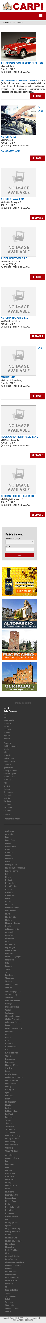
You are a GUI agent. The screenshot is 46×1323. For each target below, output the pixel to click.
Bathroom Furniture (12, 1001)
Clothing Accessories (13, 1019)
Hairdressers (8, 792)
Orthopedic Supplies (12, 1256)
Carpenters (8, 810)
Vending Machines (12, 1139)
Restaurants (9, 1117)
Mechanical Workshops (13, 1241)
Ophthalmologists (12, 929)
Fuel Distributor (11, 883)
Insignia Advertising (12, 1229)
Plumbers (7, 804)
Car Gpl (8, 1010)
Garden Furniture (11, 1216)
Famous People (9, 761)
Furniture (8, 889)
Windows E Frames (12, 1308)
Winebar (8, 1311)
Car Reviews (9, 1013)
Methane (8, 920)
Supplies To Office (11, 1290)
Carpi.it (5, 22)
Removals (7, 764)
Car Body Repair (11, 846)
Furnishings (9, 1213)
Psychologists (10, 947)
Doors (7, 1025)
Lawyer (8, 1071)
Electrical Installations (13, 1028)
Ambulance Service (12, 1158)
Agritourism (8, 723)
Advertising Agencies (13, 991)
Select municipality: (12, 539)
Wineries (7, 786)
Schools (6, 752)
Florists (8, 877)
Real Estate (9, 1114)
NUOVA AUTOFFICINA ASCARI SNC (19, 436)
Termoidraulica (10, 1132)
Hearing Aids (10, 1059)
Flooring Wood (10, 1201)
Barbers (8, 837)
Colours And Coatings (13, 1022)
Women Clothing (11, 1151)
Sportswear (9, 1126)
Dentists (7, 798)
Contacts (7, 815)
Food (7, 1040)
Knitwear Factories (12, 908)
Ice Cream (8, 901)
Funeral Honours (11, 1210)
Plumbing (9, 1268)
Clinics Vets (9, 1179)
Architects (9, 834)
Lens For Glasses (11, 1074)
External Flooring (11, 871)
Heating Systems (11, 1222)
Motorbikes (9, 1247)
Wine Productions (11, 984)
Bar (6, 1161)
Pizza (5, 783)
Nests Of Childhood (12, 1250)
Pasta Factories (11, 1259)
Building (7, 749)
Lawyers (8, 1235)
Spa (5, 714)
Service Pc (9, 1284)
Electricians (8, 807)
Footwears (9, 1044)
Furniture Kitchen (11, 1053)
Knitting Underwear (12, 1232)
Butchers (8, 1170)
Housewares (9, 1062)
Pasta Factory (10, 935)
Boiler (7, 1167)
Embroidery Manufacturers (15, 868)
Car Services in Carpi (12, 819)
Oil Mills (8, 1253)
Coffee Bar (9, 859)
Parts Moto (9, 1096)
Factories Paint (10, 1198)
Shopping (8, 1123)
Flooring (8, 1037)
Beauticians (9, 1164)
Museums (7, 743)
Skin (6, 1287)
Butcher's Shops (9, 777)
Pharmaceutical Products (14, 1262)
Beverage (8, 1004)
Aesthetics (7, 755)
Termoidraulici (10, 1296)
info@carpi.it (35, 1318)
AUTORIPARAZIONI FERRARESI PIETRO (22, 63)
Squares (7, 726)
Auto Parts (9, 998)
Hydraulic (8, 1225)
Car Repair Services (11, 770)
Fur (6, 1050)
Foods (7, 1204)
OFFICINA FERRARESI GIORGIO (17, 496)
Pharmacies (8, 795)
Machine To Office (11, 1238)
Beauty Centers (10, 840)
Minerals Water (11, 1083)
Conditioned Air (11, 1186)
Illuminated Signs (11, 1065)
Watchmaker (10, 1305)
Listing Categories (10, 711)
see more (37, 96)
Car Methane (10, 1173)
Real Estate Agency (11, 746)
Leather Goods (10, 911)
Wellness (7, 733)
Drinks (7, 1189)
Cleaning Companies (12, 1016)
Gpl (6, 1219)
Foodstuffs (9, 880)
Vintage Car (9, 978)
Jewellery (8, 1068)
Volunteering (10, 1142)
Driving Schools (11, 865)
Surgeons (8, 966)
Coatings (8, 1183)
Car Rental (9, 849)
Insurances (9, 905)
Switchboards (10, 1129)
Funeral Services (11, 886)
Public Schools (10, 1274)
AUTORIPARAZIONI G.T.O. (14, 258)
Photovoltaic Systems (13, 1265)
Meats (7, 914)
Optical (7, 1093)
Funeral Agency (10, 1047)
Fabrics (7, 1034)
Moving (8, 1086)
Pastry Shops (8, 780)
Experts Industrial (11, 1195)
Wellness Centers (11, 1145)
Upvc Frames (10, 975)
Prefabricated (10, 944)
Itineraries (7, 729)
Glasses (8, 1056)
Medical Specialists (12, 1080)
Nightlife (7, 736)
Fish (6, 874)
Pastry (7, 1099)
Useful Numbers (9, 720)
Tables (7, 1293)
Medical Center (9, 758)
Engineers (9, 1031)
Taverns (8, 969)
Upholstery (9, 1299)
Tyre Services (8, 767)
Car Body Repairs (10, 774)
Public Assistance (11, 1111)
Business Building (12, 1007)
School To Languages (13, 957)
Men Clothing (10, 1244)
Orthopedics (9, 932)
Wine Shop (9, 1148)
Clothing (7, 789)
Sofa (7, 963)
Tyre (6, 972)
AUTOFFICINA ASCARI (12, 199)
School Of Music (11, 1281)
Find (19, 555)
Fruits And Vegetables (13, 1207)
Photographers (10, 1102)
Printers (8, 1108)
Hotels (7, 898)
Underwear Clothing (12, 1135)
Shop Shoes (9, 960)
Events (6, 717)
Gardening (9, 892)
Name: (7, 546)
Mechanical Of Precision (14, 1077)
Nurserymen (9, 1090)
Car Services (9, 1176)
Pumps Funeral (10, 951)
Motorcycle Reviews (12, 923)
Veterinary (7, 801)
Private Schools (11, 1271)
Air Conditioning (11, 994)
